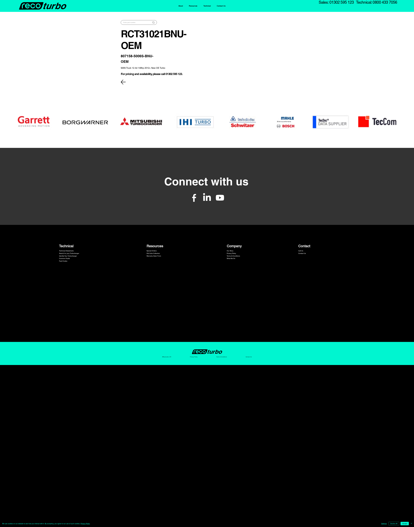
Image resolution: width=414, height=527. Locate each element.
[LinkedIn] (207, 198)
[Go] (153, 22)
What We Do (231, 258)
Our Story (230, 251)
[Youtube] (220, 198)
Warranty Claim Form (154, 256)
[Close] (411, 523)
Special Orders (152, 251)
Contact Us (302, 253)
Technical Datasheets (66, 251)
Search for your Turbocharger (69, 253)
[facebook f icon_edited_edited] (194, 198)
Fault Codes (63, 261)
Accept (404, 523)
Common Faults (64, 258)
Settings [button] (384, 523)
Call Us (300, 251)
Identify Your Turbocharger (68, 256)
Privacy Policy (231, 253)
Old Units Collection (153, 253)
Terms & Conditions (233, 256)
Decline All (393, 523)
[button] (181, 6)
